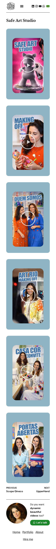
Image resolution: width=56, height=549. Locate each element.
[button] (21, 6)
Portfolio (27, 532)
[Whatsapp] (43, 6)
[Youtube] (40, 6)
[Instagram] (36, 6)
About (39, 532)
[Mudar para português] (48, 6)
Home (16, 532)
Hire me (28, 539)
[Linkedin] (33, 6)
